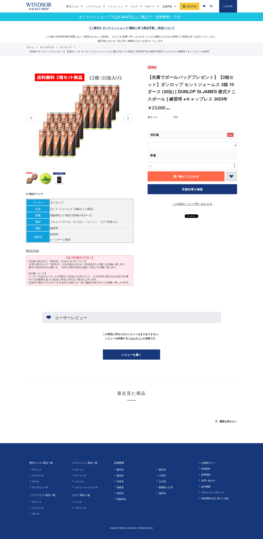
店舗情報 (119, 462)
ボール (35, 481)
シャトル (79, 481)
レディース (80, 507)
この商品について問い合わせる (192, 204)
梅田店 (162, 493)
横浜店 (120, 469)
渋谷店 (120, 481)
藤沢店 (162, 469)
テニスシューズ (40, 487)
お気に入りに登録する (231, 176)
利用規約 (205, 468)
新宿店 (120, 475)
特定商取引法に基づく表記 (215, 498)
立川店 (162, 481)
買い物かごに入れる (186, 176)
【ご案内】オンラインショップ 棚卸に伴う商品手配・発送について (131, 28)
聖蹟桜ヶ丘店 (166, 487)
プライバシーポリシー (212, 492)
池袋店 (120, 487)
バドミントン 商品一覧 (85, 462)
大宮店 (162, 475)
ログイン (138, 338)
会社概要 (205, 486)
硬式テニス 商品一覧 (41, 462)
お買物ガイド (208, 462)
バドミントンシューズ (86, 487)
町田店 (120, 493)
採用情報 (205, 474)
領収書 (154, 135)
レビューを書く (131, 354)
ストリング (38, 475)
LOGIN (228, 6)
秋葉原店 (121, 499)
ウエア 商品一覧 (81, 495)
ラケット (37, 469)
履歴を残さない (228, 421)
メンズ (77, 501)
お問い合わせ (208, 480)
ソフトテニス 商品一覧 (42, 495)
